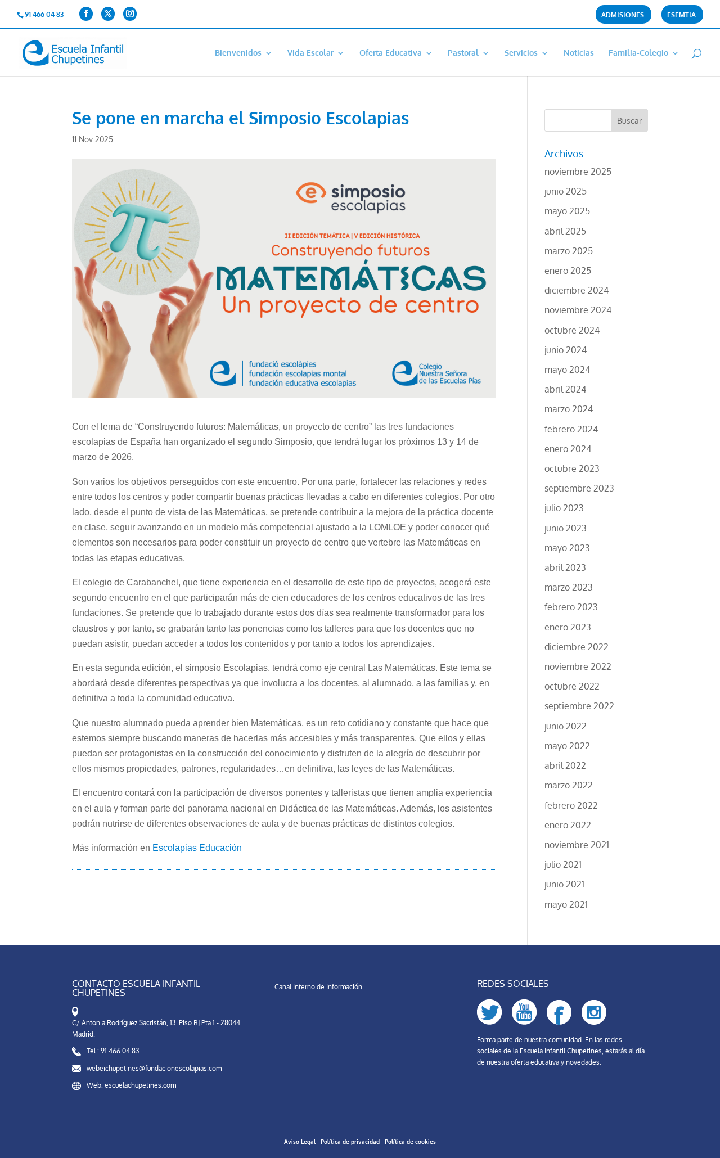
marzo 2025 (568, 250)
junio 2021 (564, 884)
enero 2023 (567, 627)
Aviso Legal (300, 1141)
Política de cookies (410, 1141)
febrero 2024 (571, 429)
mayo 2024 (567, 369)
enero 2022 (567, 825)
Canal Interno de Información (318, 987)
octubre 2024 (572, 330)
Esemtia (681, 15)
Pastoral (463, 53)
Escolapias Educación (197, 848)
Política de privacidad (350, 1141)
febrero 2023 (571, 606)
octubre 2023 (572, 468)
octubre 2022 (572, 686)
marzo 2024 (568, 408)
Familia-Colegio (638, 53)
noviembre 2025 (577, 171)
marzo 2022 (568, 785)
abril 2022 (565, 765)
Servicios (521, 53)
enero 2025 (567, 270)
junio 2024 (565, 349)
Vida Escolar (310, 53)
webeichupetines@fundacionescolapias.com (154, 1068)
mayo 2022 (567, 745)
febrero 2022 (571, 805)
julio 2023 (564, 507)
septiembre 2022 (579, 705)
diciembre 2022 (576, 646)
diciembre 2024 (576, 290)
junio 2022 (565, 726)
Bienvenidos (238, 53)
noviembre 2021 (576, 844)
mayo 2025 (567, 211)
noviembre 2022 (577, 666)
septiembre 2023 (579, 488)
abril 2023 (565, 567)
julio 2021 (563, 864)
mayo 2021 (566, 904)
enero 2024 (567, 448)
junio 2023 (565, 528)
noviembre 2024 (577, 310)
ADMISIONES (622, 15)
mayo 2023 (567, 547)
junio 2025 (565, 191)
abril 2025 (565, 231)
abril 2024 (565, 389)
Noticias (579, 53)
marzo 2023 (568, 587)
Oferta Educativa (390, 53)
